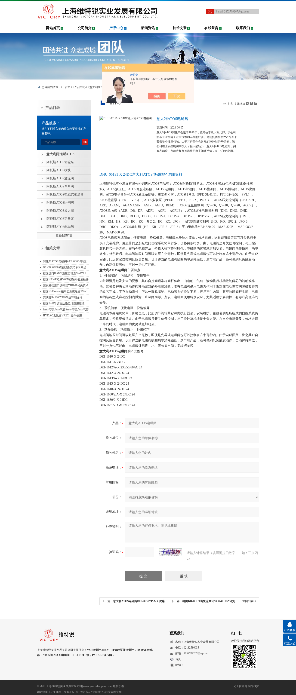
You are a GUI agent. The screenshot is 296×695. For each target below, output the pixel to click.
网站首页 (53, 28)
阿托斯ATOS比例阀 (60, 202)
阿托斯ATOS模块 (58, 170)
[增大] (255, 103)
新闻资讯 (148, 28)
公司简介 (85, 28)
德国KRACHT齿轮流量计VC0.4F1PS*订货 (208, 601)
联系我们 (243, 28)
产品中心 (116, 28)
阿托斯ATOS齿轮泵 (60, 162)
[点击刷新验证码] (170, 552)
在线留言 (211, 28)
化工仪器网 (240, 686)
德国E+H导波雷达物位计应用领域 (63, 303)
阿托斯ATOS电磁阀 (60, 227)
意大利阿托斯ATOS (101, 87)
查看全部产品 (64, 235)
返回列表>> (249, 601)
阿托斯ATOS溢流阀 (60, 178)
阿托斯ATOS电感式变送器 (65, 194)
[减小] (247, 103)
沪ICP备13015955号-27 (78, 692)
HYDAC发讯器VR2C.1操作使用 (62, 315)
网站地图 (42, 692)
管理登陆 (116, 692)
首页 (68, 87)
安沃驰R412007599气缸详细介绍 (62, 297)
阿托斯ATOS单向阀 (60, 186)
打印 (230, 103)
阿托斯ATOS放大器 (60, 210)
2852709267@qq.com (236, 11)
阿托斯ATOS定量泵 (60, 218)
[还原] (251, 103)
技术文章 (180, 28)
